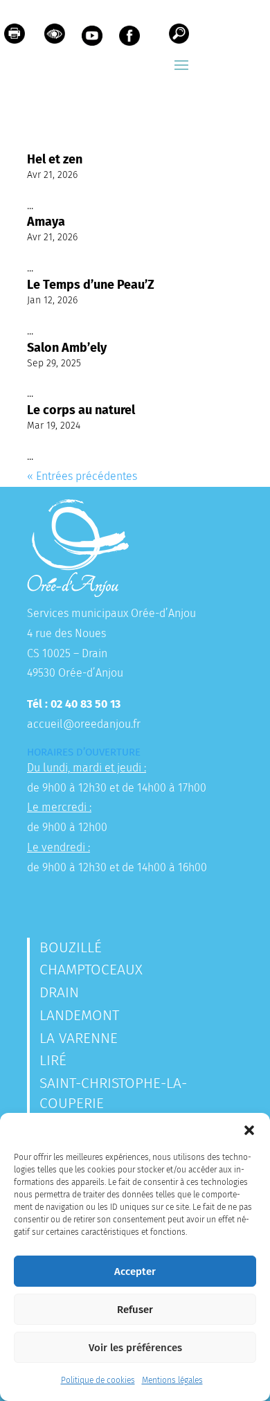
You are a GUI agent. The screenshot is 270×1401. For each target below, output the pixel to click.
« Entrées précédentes (82, 476)
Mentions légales (172, 1380)
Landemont (79, 1015)
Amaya (46, 221)
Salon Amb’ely (67, 347)
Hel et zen (54, 159)
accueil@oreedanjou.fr (84, 724)
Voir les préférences (135, 1347)
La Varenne (78, 1038)
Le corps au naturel (81, 410)
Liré (52, 1060)
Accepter (135, 1271)
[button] (249, 1130)
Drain (59, 992)
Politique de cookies (98, 1380)
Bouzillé (70, 947)
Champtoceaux (91, 970)
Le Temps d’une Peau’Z (90, 284)
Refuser (135, 1309)
